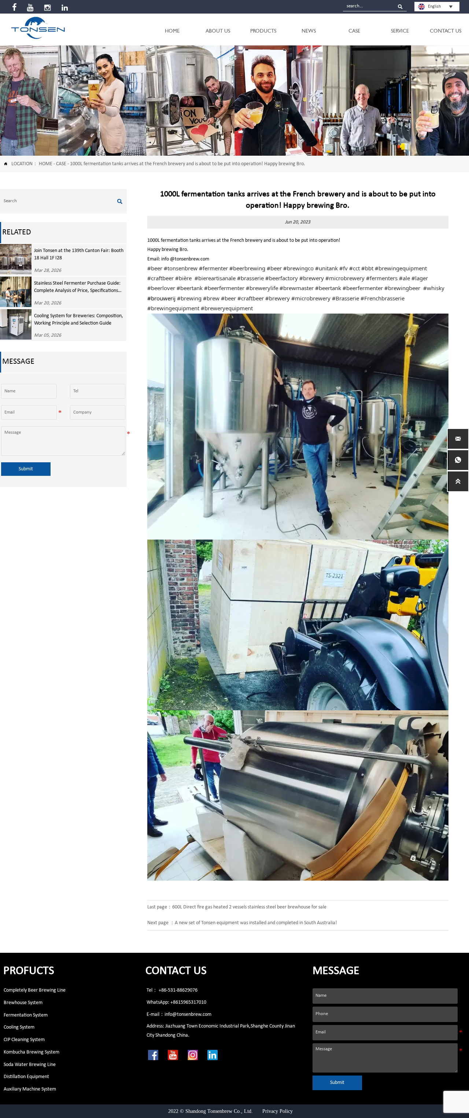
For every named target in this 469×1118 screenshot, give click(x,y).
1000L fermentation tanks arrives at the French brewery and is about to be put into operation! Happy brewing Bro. (187, 164)
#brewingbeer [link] (402, 288)
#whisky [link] (433, 288)
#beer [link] (154, 268)
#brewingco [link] (298, 268)
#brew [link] (211, 298)
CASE (61, 164)
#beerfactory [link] (281, 278)
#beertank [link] (190, 288)
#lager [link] (419, 278)
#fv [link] (343, 268)
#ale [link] (404, 278)
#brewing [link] (189, 298)
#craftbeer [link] (160, 278)
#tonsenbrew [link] (180, 268)
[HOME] (38, 28)
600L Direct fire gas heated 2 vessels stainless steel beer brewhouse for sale (249, 907)
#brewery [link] (311, 278)
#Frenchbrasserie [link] (383, 298)
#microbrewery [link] (345, 278)
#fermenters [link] (382, 278)
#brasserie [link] (250, 278)
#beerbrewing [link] (247, 268)
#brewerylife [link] (262, 288)
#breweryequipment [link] (227, 308)
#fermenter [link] (213, 268)
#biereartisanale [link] (215, 278)
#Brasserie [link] (345, 298)
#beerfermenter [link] (224, 288)
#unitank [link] (326, 268)
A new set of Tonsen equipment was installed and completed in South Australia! (256, 923)
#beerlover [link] (161, 288)
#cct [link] (354, 268)
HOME (45, 164)
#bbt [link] (367, 268)
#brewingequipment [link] (401, 268)
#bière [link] (183, 278)
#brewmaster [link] (297, 288)
